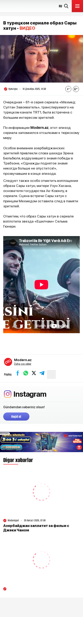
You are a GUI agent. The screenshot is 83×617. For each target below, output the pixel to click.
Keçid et (16, 416)
